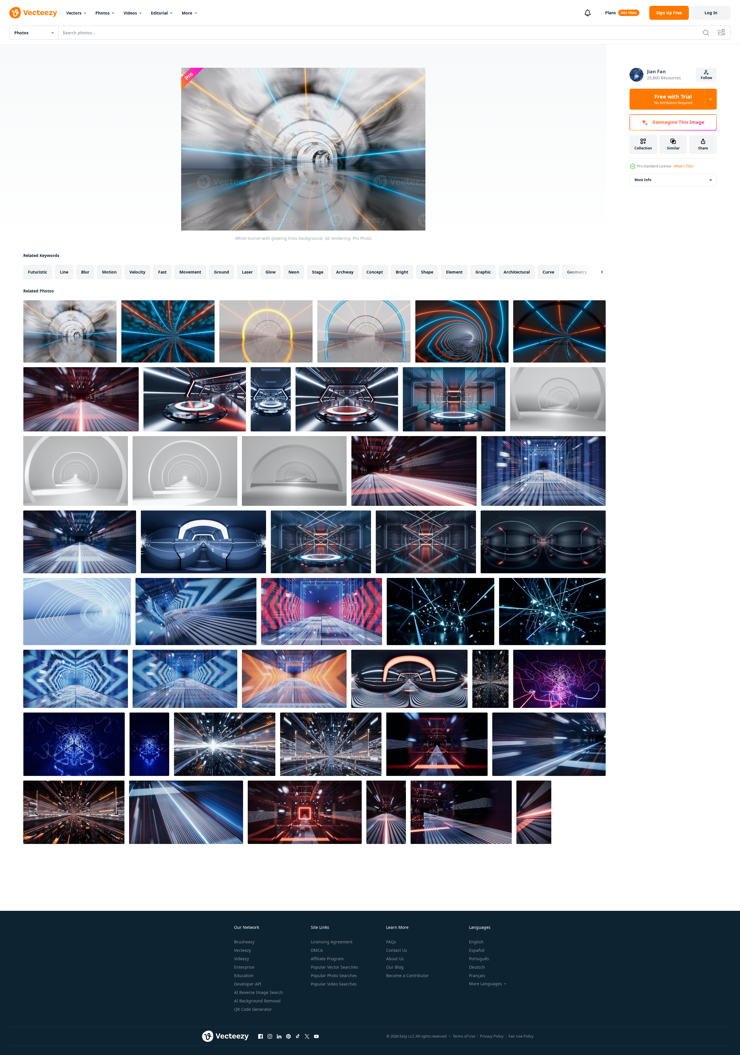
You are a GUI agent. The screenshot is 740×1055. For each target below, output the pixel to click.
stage (317, 272)
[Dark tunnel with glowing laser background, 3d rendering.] (462, 331)
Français (477, 975)
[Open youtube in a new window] (316, 1036)
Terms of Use (464, 1036)
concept (374, 272)
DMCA (317, 950)
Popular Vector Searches (334, 967)
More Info (642, 179)
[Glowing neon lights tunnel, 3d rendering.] (440, 611)
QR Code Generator (253, 1009)
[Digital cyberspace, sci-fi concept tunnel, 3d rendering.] (81, 399)
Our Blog (395, 967)
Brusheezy (244, 942)
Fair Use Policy (521, 1036)
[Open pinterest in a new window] (288, 1036)
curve (548, 272)
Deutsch (477, 967)
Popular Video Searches (334, 984)
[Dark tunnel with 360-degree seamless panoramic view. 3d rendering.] (203, 541)
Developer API (247, 984)
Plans (610, 12)
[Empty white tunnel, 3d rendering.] (77, 611)
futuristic (37, 272)
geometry (577, 272)
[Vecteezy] (33, 13)
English (476, 942)
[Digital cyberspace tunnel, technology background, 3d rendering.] (490, 679)
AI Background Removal (257, 1001)
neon (293, 272)
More (187, 13)
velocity (137, 272)
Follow (706, 77)
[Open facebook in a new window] (260, 1036)
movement (190, 272)
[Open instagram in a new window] (270, 1036)
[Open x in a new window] (307, 1036)
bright (402, 272)
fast (162, 272)
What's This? (684, 166)
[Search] (705, 32)
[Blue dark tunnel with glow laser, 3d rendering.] (168, 331)
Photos (102, 13)
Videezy (241, 958)
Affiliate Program (327, 958)
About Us (395, 958)
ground (221, 272)
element (454, 272)
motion (109, 272)
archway (345, 272)
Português (479, 958)
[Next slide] (597, 272)
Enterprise (244, 967)
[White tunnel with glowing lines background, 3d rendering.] (70, 331)
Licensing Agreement (331, 942)
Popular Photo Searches (334, 975)
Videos (130, 13)
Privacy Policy (492, 1036)
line (64, 272)
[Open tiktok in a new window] (297, 1036)
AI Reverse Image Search (258, 992)
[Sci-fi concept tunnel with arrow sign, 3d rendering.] (195, 611)
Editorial (159, 13)
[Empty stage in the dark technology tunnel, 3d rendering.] (194, 399)
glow (270, 272)
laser (247, 272)
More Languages (485, 983)
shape (427, 272)
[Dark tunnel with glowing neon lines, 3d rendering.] (559, 679)
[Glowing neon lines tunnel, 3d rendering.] (552, 611)
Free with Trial (673, 99)
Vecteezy (242, 950)
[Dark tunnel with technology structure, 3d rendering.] (426, 541)
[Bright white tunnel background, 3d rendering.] (558, 399)
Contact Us (396, 950)
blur (85, 272)
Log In (711, 12)
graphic (483, 272)
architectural (517, 272)
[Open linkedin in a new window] (279, 1036)
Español (476, 950)
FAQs (391, 942)
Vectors (73, 13)
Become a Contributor (407, 975)
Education (244, 975)
